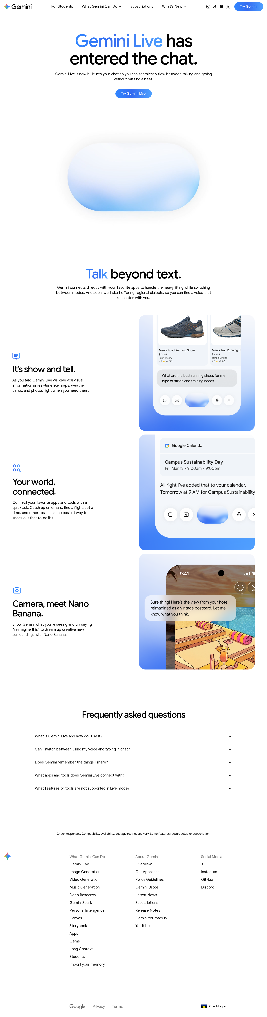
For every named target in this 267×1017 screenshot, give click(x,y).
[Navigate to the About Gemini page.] (18, 6)
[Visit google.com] (77, 1006)
